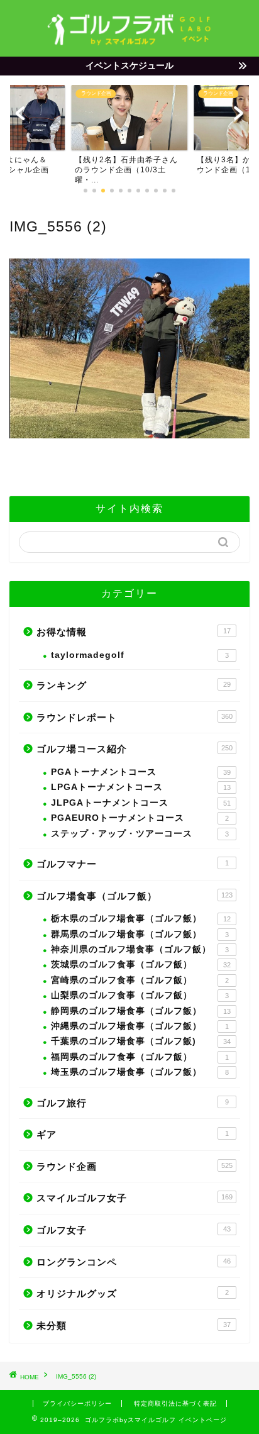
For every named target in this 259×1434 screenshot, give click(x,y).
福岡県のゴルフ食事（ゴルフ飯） (140, 1057)
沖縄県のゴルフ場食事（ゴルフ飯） (140, 1026)
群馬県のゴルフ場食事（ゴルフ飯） (140, 934)
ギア (132, 1134)
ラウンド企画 (134, 1166)
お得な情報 (133, 631)
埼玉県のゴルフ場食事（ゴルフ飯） (140, 1072)
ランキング (133, 685)
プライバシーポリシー (77, 1403)
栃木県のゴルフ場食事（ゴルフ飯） (141, 918)
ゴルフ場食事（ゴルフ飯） (134, 896)
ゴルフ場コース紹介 (134, 748)
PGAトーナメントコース (141, 772)
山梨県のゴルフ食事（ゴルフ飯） (140, 995)
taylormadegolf (140, 655)
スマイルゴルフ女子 (134, 1197)
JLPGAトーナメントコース (141, 803)
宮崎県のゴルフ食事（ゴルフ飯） (140, 980)
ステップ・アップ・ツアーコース (140, 833)
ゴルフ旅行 (132, 1103)
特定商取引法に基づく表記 (175, 1403)
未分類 (133, 1325)
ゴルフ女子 (133, 1230)
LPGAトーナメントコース (141, 787)
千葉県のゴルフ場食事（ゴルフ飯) (141, 1041)
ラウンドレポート (134, 717)
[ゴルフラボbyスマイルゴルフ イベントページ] (129, 41)
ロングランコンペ (133, 1262)
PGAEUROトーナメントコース (140, 818)
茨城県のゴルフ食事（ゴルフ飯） (141, 964)
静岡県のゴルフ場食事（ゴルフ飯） (141, 1011)
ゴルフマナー (132, 864)
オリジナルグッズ (132, 1293)
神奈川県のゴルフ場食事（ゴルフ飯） (140, 949)
